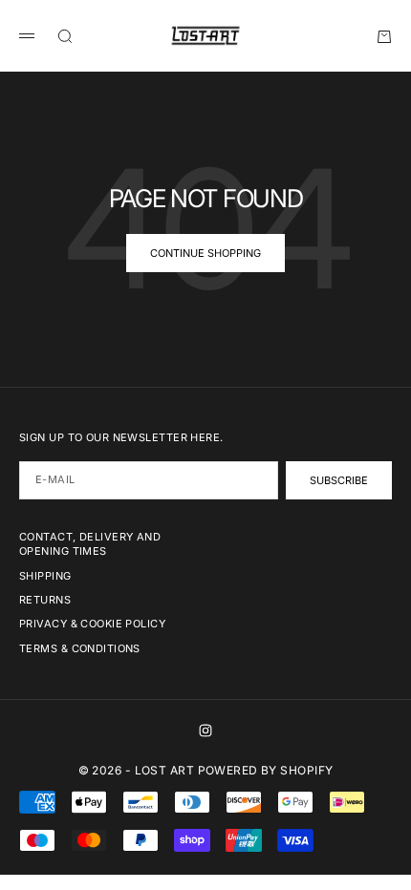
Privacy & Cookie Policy (92, 623)
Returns (45, 599)
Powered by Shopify (266, 770)
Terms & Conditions (80, 648)
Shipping (45, 576)
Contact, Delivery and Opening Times (90, 544)
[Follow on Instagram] (205, 730)
